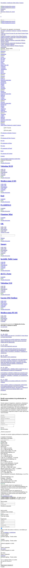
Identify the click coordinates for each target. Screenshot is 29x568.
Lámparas (13, 30)
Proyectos (3, 11)
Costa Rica (13, 36)
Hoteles (2, 39)
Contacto (21, 2)
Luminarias (8, 30)
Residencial (24, 37)
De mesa (11, 33)
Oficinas (11, 39)
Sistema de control (10, 11)
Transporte (18, 37)
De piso (16, 33)
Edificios (3, 37)
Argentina (7, 36)
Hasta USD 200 (4, 65)
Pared (19, 33)
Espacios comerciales (10, 37)
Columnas (18, 30)
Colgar (2, 33)
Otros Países (19, 36)
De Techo (6, 33)
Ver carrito (3, 548)
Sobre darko (16, 2)
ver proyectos (4, 326)
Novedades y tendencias (7, 2)
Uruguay (3, 36)
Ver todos (3, 30)
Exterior (23, 33)
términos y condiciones (10, 532)
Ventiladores (25, 30)
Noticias (3, 123)
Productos (3, 9)
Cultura (6, 39)
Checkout (3, 555)
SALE (2, 10)
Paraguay (24, 36)
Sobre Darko (4, 125)
